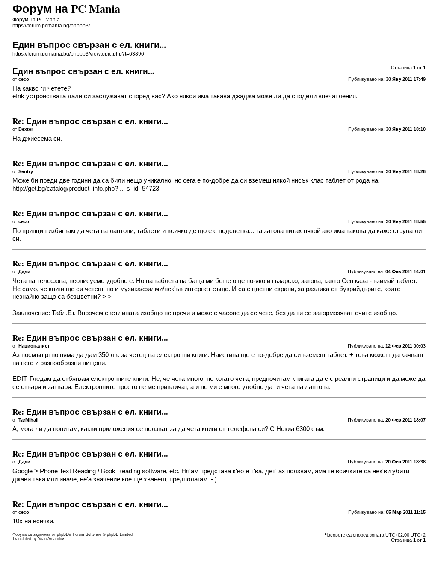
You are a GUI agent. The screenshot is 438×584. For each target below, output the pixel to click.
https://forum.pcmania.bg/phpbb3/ (51, 26)
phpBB (62, 534)
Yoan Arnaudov (51, 539)
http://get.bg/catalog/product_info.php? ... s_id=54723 (85, 188)
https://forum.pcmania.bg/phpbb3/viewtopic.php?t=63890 (78, 54)
